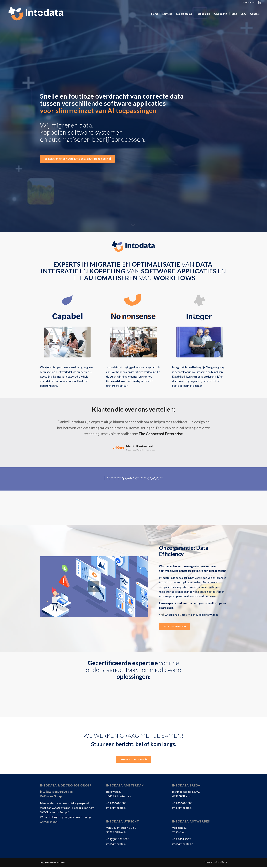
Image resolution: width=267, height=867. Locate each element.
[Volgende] (220, 423)
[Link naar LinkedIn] (259, 2)
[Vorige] (47, 423)
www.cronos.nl (49, 821)
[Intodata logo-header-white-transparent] (35, 14)
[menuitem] (154, 14)
